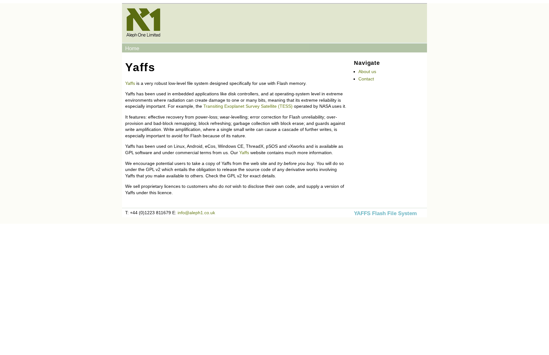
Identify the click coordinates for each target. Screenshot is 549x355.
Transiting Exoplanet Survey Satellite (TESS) (248, 106)
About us (367, 71)
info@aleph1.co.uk (196, 212)
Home (132, 48)
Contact (366, 78)
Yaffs (130, 83)
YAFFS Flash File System (385, 213)
